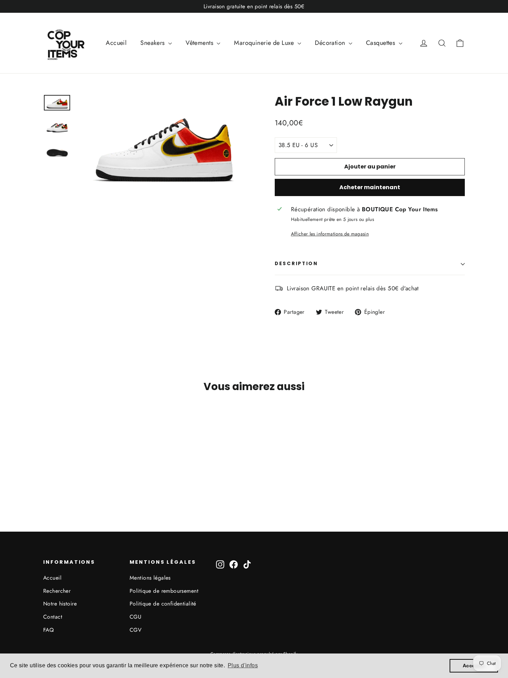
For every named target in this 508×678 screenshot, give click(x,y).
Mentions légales (150, 578)
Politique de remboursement (164, 591)
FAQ (48, 630)
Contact (52, 617)
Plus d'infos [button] (243, 665)
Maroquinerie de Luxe (265, 42)
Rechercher (56, 591)
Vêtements (200, 42)
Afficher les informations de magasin (330, 233)
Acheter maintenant (369, 187)
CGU (135, 617)
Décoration (331, 42)
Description (296, 263)
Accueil (116, 42)
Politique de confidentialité (163, 604)
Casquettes (381, 42)
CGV (135, 630)
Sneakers (153, 42)
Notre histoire (60, 604)
